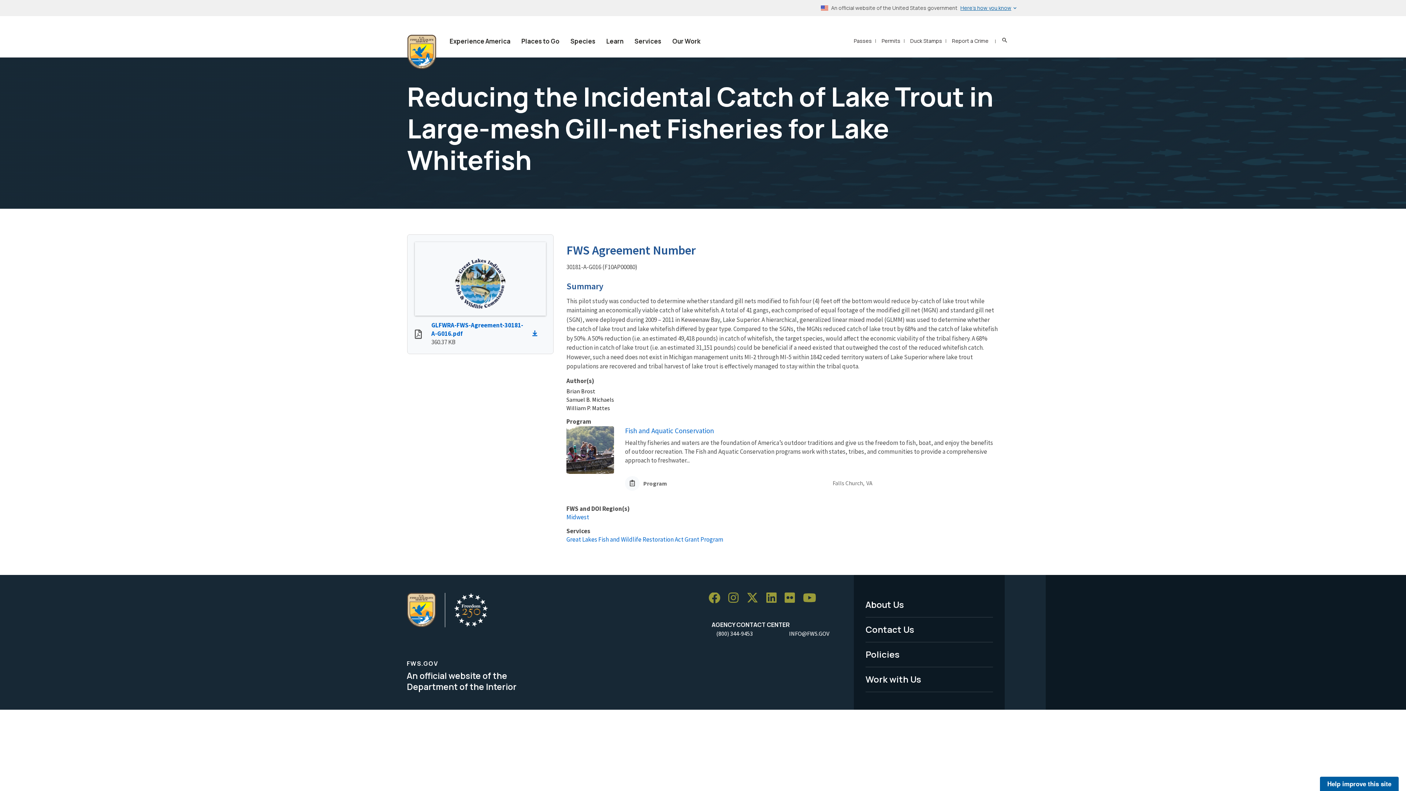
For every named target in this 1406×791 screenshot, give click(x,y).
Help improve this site (1359, 783)
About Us (885, 604)
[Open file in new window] (418, 335)
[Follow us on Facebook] (716, 598)
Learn (615, 41)
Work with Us (893, 679)
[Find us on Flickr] (792, 598)
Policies (883, 654)
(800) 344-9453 (734, 633)
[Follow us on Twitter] (755, 598)
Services (648, 41)
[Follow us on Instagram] (736, 598)
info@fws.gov (809, 633)
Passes (863, 40)
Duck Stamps (926, 40)
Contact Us (890, 629)
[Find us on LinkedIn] (774, 598)
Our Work (686, 41)
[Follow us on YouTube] (812, 598)
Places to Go (540, 41)
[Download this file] (537, 334)
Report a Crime (970, 40)
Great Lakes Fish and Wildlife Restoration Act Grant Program (644, 539)
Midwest (577, 517)
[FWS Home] (421, 52)
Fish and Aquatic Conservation (669, 430)
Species (582, 41)
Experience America (480, 41)
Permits (891, 40)
